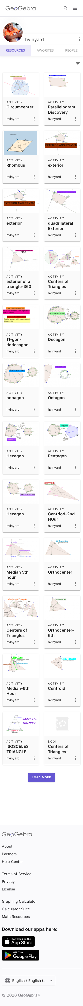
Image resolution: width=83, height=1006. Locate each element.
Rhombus (15, 165)
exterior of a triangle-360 (18, 284)
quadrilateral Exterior (60, 226)
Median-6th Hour (18, 691)
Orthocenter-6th (61, 633)
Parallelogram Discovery (61, 109)
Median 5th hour (17, 575)
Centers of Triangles (58, 284)
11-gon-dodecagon (17, 342)
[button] (41, 777)
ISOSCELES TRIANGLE (17, 749)
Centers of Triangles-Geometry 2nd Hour (62, 754)
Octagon (56, 397)
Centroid (56, 688)
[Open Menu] (74, 8)
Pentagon (57, 455)
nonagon (15, 397)
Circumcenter (19, 106)
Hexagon (15, 455)
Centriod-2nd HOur (61, 516)
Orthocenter (60, 572)
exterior (55, 165)
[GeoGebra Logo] (21, 8)
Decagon (56, 339)
